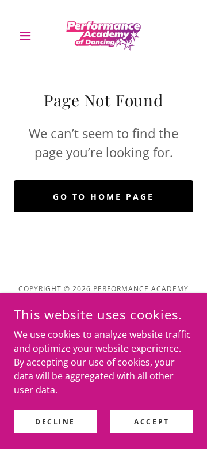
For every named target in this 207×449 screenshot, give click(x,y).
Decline (55, 422)
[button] (27, 35)
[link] (103, 36)
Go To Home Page (104, 196)
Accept (151, 422)
